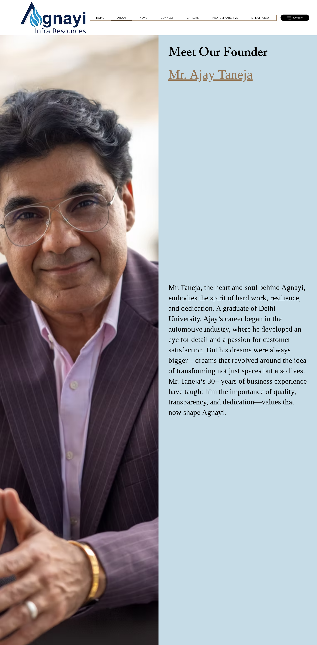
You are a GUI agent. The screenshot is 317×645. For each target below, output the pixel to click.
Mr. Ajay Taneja (210, 74)
